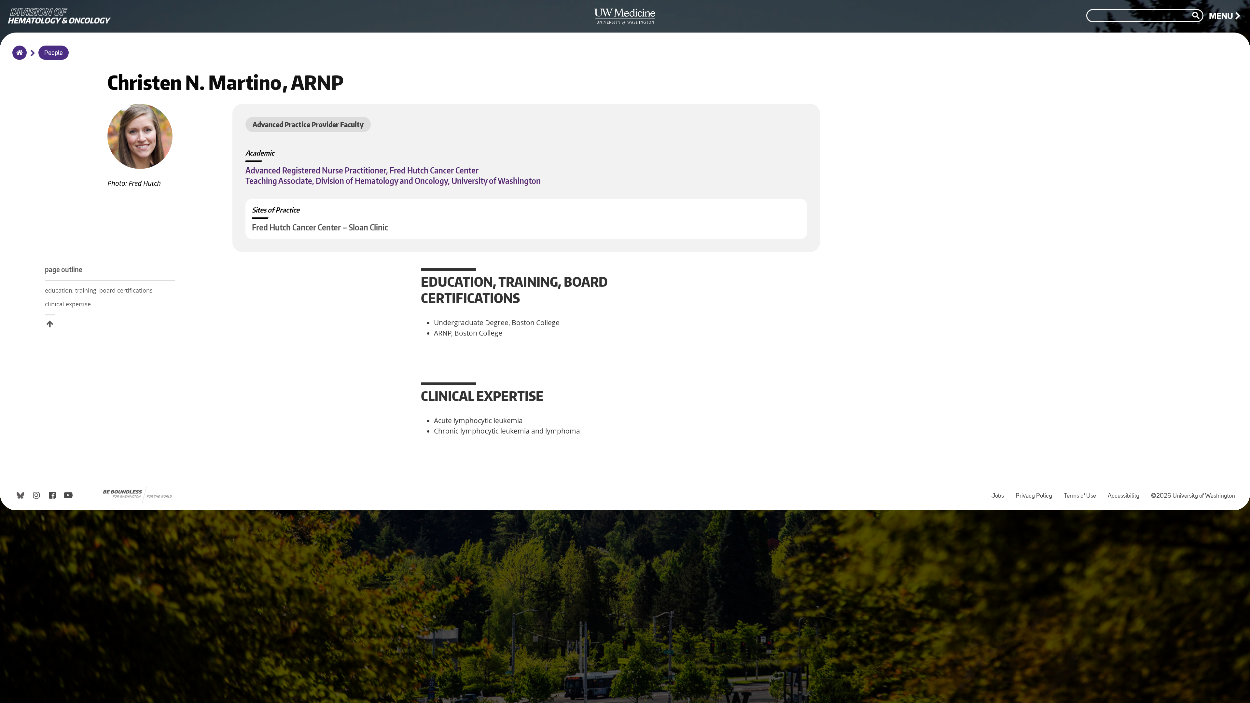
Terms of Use (1082, 493)
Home (18, 57)
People (53, 53)
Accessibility (1126, 493)
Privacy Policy (1036, 493)
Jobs (1000, 493)
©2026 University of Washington (1193, 496)
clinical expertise (68, 304)
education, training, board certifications (99, 290)
